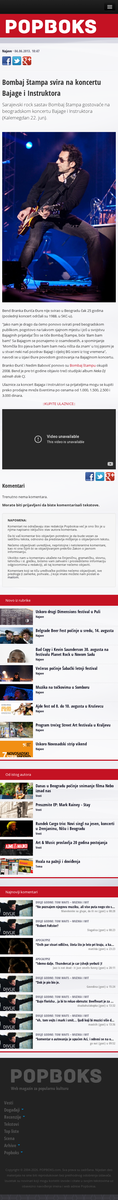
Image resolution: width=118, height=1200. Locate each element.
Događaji (12, 1110)
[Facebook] (6, 60)
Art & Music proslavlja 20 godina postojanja (71, 842)
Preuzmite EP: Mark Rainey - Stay (63, 804)
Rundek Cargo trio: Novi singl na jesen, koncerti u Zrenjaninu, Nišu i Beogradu (75, 826)
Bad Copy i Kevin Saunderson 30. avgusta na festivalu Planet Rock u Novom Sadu (72, 652)
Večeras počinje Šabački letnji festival (66, 668)
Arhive (10, 1145)
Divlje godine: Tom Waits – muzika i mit (62, 902)
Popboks (12, 1152)
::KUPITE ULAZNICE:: (59, 403)
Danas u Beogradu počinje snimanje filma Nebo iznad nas (75, 788)
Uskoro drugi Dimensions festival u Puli (68, 611)
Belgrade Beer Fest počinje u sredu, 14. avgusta (75, 630)
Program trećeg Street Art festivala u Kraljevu (73, 725)
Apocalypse (43, 940)
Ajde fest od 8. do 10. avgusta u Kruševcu (69, 706)
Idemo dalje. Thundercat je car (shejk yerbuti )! (69, 963)
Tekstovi (11, 1124)
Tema (39, 866)
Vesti (39, 796)
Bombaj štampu (83, 365)
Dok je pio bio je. (48, 982)
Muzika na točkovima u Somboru (62, 687)
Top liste (11, 1131)
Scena (9, 1138)
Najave (7, 50)
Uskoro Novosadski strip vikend (61, 744)
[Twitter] (16, 60)
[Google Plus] (27, 60)
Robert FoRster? (47, 925)
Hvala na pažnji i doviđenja (58, 861)
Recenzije (13, 1117)
